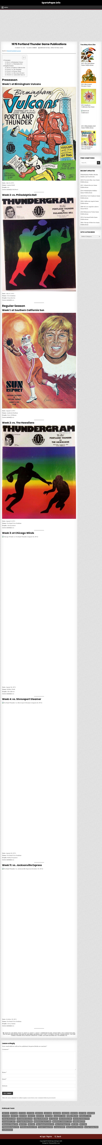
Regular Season (9, 66)
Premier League (45, 1127)
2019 (6, 1116)
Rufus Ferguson (26, 1035)
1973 (30, 1113)
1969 (6, 1113)
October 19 (51, 1034)
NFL (75, 1124)
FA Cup (53, 1118)
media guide (79, 1121)
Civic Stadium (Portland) (68, 1033)
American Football (45, 48)
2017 (82, 1113)
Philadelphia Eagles (11, 1127)
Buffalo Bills (72, 1116)
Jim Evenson (36, 1034)
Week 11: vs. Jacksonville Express (16, 74)
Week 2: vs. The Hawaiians (14, 69)
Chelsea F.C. (85, 1116)
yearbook (7, 1130)
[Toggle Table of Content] (23, 57)
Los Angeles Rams (24, 1121)
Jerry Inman (30, 1034)
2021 (23, 1116)
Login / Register (47, 1136)
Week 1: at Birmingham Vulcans (15, 62)
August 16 (20, 1033)
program (18, 1035)
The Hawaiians (61, 1035)
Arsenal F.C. (59, 1116)
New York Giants (63, 1124)
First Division (65, 1118)
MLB (23, 1124)
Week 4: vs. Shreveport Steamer (16, 73)
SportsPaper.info (51, 2)
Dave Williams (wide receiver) (10, 1034)
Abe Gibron (14, 1033)
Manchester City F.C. (42, 1121)
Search (59, 1136)
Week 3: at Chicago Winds (14, 71)
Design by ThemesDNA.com (51, 1143)
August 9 (38, 1033)
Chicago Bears (9, 1118)
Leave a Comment (32, 47)
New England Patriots (45, 1124)
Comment (5, 1049)
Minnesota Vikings (10, 1124)
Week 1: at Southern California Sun (16, 67)
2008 (65, 1113)
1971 (22, 1113)
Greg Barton (22, 1034)
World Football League (57, 48)
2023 (40, 1116)
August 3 (32, 1033)
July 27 (46, 1034)
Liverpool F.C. (9, 1121)
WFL (66, 1035)
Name (4, 1072)
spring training (91, 1127)
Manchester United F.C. (62, 1121)
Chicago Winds (57, 1033)
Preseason (7, 60)
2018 (91, 1113)
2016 (74, 1113)
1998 (39, 1113)
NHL (83, 1124)
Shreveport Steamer (36, 1035)
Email (4, 1079)
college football (41, 1118)
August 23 (26, 1033)
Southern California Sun (50, 1035)
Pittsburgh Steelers (28, 1127)
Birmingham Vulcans (46, 1033)
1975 (9, 1033)
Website (4, 1086)
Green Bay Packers (81, 1118)
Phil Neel (57, 1034)
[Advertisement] (51, 24)
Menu (6, 7)
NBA (31, 1124)
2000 (47, 1113)
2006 (56, 1113)
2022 (31, 1116)
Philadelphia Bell (64, 1034)
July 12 (42, 1034)
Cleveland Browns (24, 1118)
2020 (14, 1116)
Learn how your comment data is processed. (41, 1098)
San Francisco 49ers (75, 1127)
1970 (14, 1113)
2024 (49, 1116)
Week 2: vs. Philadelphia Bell (14, 64)
